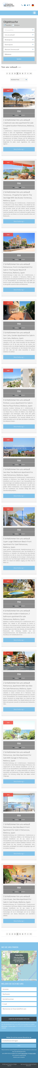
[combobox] (19, 30)
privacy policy (12, 1026)
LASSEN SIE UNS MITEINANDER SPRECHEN (19, 1019)
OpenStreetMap (27, 980)
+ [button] (4, 953)
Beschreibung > (19, 149)
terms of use (4, 1026)
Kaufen (8, 25)
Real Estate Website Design (26, 1064)
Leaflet (20, 980)
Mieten (17, 25)
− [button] (4, 956)
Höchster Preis (15, 79)
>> (31, 73)
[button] (5, 98)
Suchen (19, 59)
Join (18, 1045)
